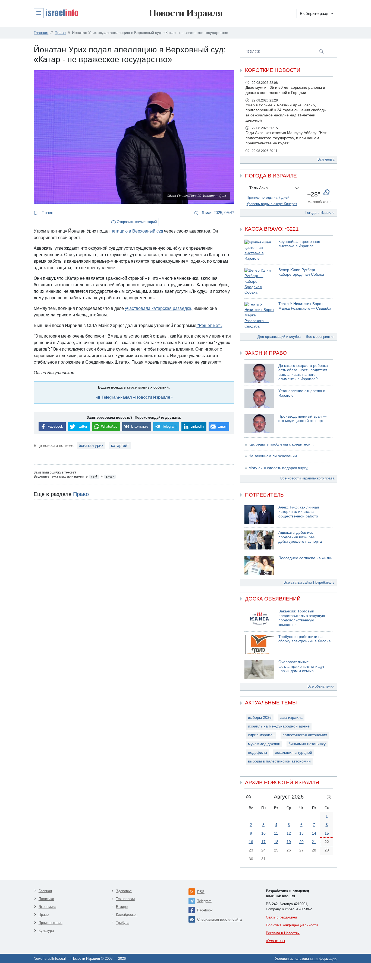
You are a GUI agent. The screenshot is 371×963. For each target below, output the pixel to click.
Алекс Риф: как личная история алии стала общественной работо (298, 511)
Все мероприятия (320, 337)
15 (327, 833)
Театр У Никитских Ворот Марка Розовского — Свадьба (304, 306)
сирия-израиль (261, 735)
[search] (321, 51)
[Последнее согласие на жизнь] (259, 565)
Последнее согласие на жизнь (305, 558)
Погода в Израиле (319, 213)
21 (314, 842)
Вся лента (325, 159)
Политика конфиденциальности (292, 925)
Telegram (204, 901)
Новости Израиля (185, 13)
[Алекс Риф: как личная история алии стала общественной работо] (259, 514)
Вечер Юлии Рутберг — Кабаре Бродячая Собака (301, 272)
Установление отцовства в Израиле (301, 393)
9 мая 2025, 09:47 (217, 212)
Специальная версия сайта (219, 919)
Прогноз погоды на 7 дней (268, 197)
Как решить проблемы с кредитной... (281, 444)
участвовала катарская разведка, (158, 308)
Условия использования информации (305, 958)
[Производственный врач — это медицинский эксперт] (259, 423)
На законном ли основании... (274, 456)
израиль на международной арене (279, 726)
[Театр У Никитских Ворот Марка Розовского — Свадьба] (259, 315)
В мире (122, 907)
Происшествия (50, 923)
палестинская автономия (304, 735)
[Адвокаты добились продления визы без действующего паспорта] (259, 539)
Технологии (125, 899)
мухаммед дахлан (264, 744)
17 (263, 842)
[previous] (248, 797)
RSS (201, 892)
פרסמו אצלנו (275, 941)
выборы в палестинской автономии (279, 761)
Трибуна (122, 923)
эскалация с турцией (293, 753)
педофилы (257, 753)
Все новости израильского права (307, 478)
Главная (45, 891)
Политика (46, 899)
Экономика (47, 907)
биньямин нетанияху (307, 744)
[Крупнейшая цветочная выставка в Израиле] (259, 251)
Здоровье (124, 891)
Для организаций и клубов (279, 337)
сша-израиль (291, 718)
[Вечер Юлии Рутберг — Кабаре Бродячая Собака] (259, 281)
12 (289, 833)
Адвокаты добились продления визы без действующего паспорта (300, 537)
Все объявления (320, 686)
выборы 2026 (260, 718)
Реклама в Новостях (283, 933)
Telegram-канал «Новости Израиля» (136, 397)
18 (276, 842)
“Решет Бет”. (209, 325)
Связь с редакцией (281, 917)
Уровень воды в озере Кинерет (272, 204)
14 (314, 833)
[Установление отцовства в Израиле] (259, 398)
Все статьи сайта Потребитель (309, 582)
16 (251, 842)
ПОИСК (252, 51)
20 (301, 842)
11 (276, 833)
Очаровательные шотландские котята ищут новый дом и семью (301, 666)
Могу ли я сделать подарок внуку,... (280, 468)
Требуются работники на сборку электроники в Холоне (304, 639)
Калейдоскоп (126, 915)
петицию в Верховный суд (137, 231)
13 (301, 833)
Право (46, 212)
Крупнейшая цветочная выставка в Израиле (299, 244)
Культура (46, 931)
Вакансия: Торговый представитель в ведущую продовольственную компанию (301, 618)
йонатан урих (91, 445)
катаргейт (120, 445)
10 (263, 833)
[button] (56, 13)
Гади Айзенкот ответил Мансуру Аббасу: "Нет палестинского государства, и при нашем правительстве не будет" (286, 138)
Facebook (205, 910)
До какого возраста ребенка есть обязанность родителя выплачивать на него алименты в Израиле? (303, 372)
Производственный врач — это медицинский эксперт (302, 418)
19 (289, 842)
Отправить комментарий (136, 222)
